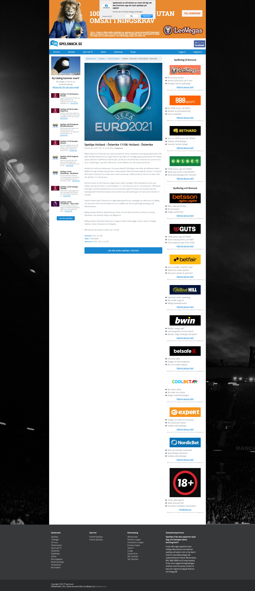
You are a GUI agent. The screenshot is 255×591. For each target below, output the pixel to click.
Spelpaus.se (200, 90)
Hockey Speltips (96, 539)
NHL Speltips (133, 556)
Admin (103, 51)
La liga (130, 550)
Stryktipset (56, 564)
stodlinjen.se (192, 90)
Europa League (134, 545)
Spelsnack (69, 584)
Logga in (182, 51)
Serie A (130, 547)
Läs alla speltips (66, 218)
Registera (198, 51)
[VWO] (112, 16)
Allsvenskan (133, 536)
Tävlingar (55, 539)
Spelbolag (118, 51)
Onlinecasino (56, 545)
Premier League (134, 539)
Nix (131, 16)
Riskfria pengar (57, 561)
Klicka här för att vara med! (66, 87)
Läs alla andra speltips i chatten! (123, 250)
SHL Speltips (133, 559)
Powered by (106, 16)
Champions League (136, 542)
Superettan (133, 553)
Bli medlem (56, 567)
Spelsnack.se (91, 58)
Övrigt (133, 51)
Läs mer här (74, 103)
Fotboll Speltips (114, 58)
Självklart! (147, 16)
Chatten (56, 51)
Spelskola (55, 550)
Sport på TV (88, 51)
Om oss (54, 542)
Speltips (71, 51)
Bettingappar (57, 559)
